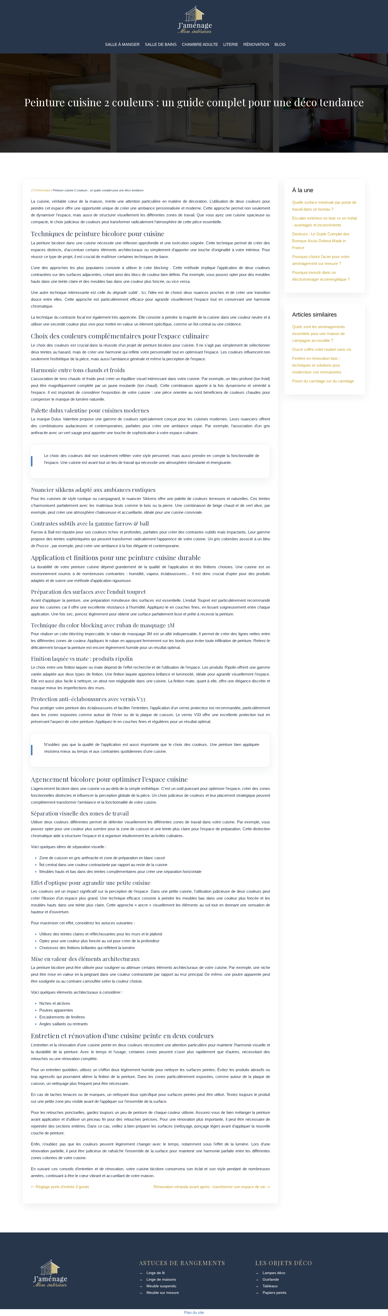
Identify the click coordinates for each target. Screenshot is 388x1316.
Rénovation (256, 44)
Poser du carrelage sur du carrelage (323, 381)
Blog (280, 44)
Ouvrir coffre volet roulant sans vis (321, 349)
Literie (230, 44)
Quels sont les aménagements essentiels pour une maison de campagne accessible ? (318, 333)
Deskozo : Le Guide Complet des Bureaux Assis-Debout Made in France (320, 241)
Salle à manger (122, 44)
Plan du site (194, 1312)
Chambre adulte (200, 44)
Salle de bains (161, 44)
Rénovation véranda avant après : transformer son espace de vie (209, 1186)
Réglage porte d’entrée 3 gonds (62, 1186)
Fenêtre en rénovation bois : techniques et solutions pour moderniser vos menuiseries (316, 365)
